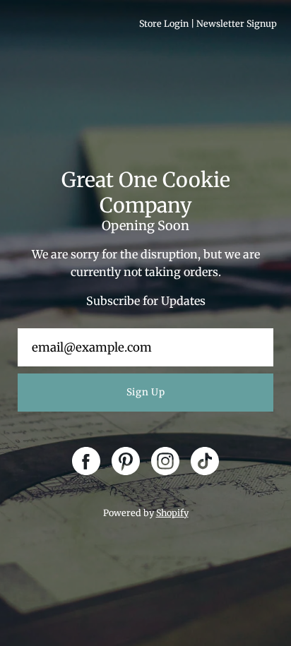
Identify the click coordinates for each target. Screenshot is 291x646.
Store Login (164, 23)
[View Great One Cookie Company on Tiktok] (205, 461)
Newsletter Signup (236, 23)
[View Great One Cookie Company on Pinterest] (126, 461)
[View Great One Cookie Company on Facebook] (86, 461)
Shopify (172, 513)
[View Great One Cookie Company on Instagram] (165, 461)
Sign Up (145, 392)
